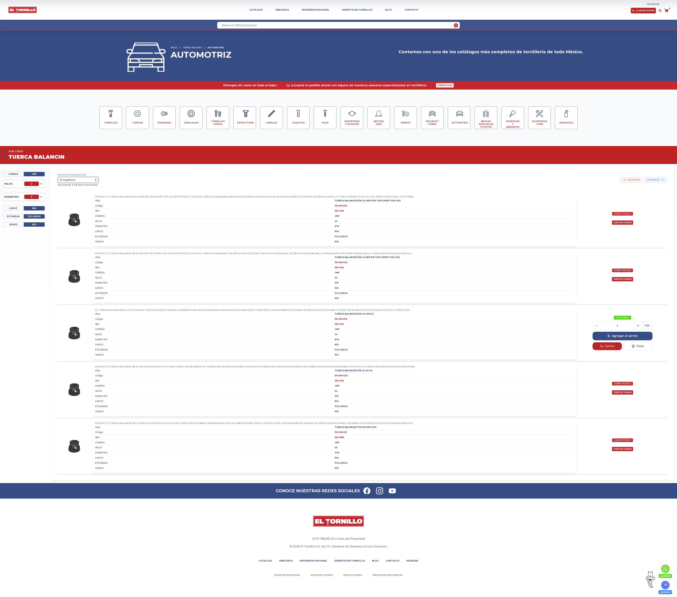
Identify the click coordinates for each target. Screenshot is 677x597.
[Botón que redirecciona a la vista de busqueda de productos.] (660, 10)
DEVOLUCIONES (352, 575)
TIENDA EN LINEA (192, 47)
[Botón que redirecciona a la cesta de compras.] (666, 10)
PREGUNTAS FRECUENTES (388, 575)
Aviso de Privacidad (351, 538)
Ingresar (653, 4)
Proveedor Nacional (315, 9)
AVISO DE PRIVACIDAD (287, 575)
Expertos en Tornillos (357, 9)
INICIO (174, 47)
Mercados (282, 9)
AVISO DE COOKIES (322, 575)
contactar (444, 85)
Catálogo (256, 9)
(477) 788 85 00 (323, 538)
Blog (388, 9)
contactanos (622, 222)
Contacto (411, 9)
